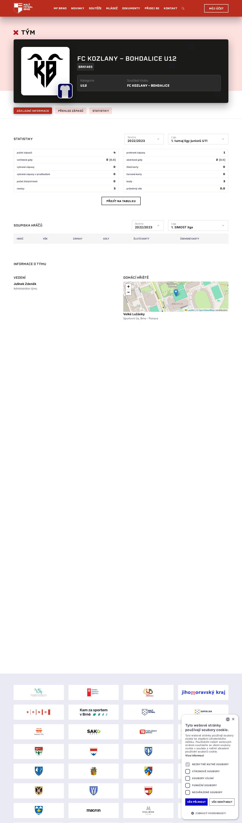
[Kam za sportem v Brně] (93, 712)
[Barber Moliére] (148, 810)
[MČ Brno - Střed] (39, 790)
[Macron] (93, 810)
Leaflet (191, 310)
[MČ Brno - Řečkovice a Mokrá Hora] (148, 771)
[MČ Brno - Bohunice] (39, 751)
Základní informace (33, 111)
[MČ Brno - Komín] (39, 771)
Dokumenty (131, 8)
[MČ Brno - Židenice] (39, 810)
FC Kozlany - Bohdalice (148, 85)
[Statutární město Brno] (39, 712)
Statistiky (100, 111)
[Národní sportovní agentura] (93, 692)
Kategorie (87, 80)
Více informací (194, 755)
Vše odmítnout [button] (222, 802)
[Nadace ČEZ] (39, 731)
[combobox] (228, 719)
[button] (176, 293)
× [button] (233, 719)
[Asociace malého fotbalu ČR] (148, 712)
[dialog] (210, 767)
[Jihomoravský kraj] (203, 692)
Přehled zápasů (70, 111)
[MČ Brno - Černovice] (148, 751)
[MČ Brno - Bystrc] (93, 751)
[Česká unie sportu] (148, 692)
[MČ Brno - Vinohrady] (148, 790)
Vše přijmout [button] (196, 802)
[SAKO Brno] (93, 731)
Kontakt (170, 8)
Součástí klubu (137, 80)
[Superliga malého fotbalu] (203, 712)
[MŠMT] (39, 692)
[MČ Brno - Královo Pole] (93, 771)
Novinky (77, 8)
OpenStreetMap (207, 310)
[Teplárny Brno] (148, 731)
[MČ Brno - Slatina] (93, 790)
